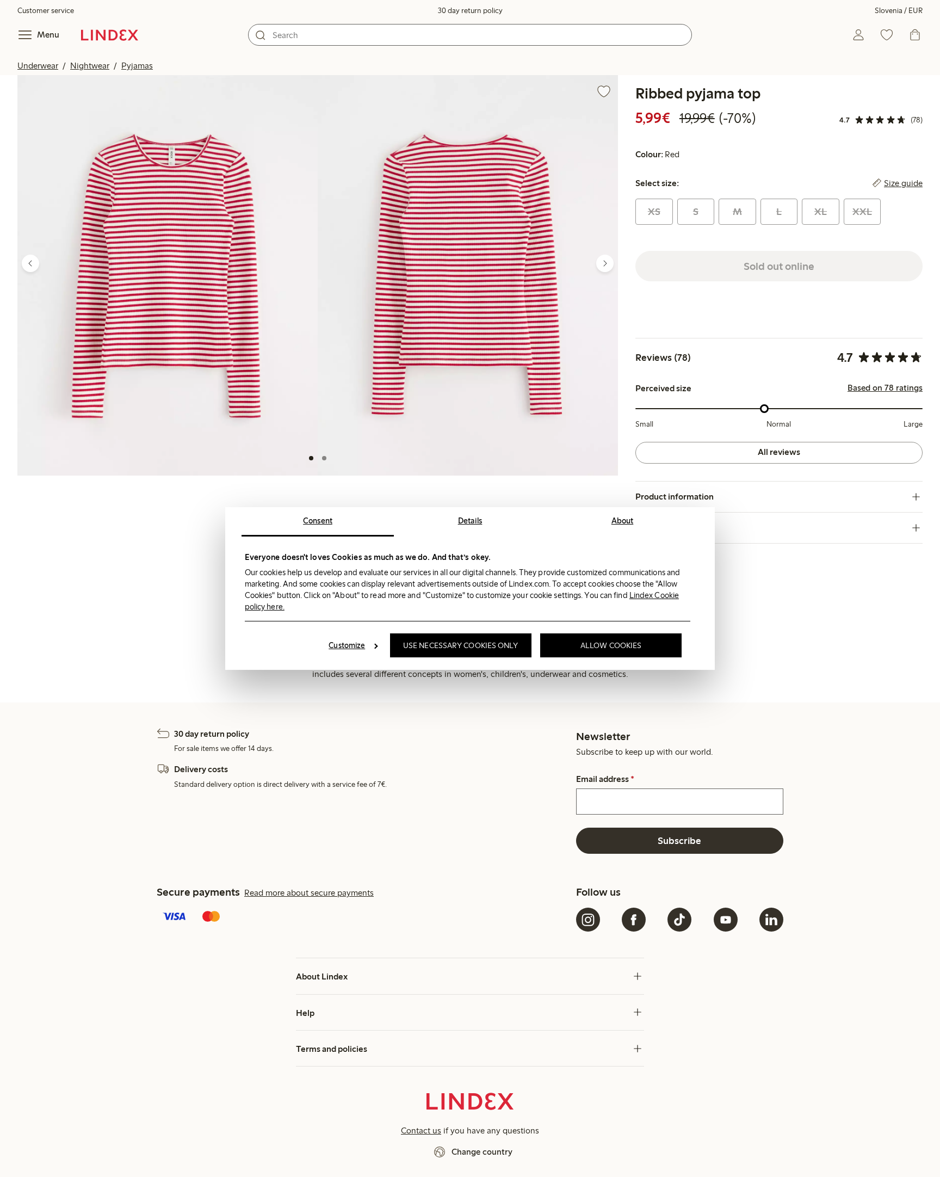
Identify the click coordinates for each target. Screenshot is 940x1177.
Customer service (45, 10)
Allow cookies (610, 645)
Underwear (37, 65)
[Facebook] (634, 920)
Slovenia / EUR (899, 10)
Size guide (903, 183)
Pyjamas (137, 65)
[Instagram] (588, 920)
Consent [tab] (317, 521)
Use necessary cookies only (460, 645)
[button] (167, 275)
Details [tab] (470, 521)
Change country (482, 1152)
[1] (311, 458)
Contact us (421, 1130)
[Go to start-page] (109, 35)
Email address (605, 779)
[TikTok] (679, 920)
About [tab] (622, 521)
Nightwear (89, 65)
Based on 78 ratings (885, 388)
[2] (324, 458)
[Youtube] (726, 920)
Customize (347, 645)
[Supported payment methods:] (364, 917)
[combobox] (470, 35)
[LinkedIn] (771, 920)
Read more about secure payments (309, 893)
